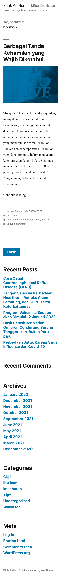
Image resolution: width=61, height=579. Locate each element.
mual (37, 219)
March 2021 (13, 443)
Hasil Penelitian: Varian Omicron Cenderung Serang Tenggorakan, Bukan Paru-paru (28, 329)
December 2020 (18, 449)
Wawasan (12, 507)
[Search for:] (30, 240)
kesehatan (12, 489)
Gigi (7, 476)
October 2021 (15, 412)
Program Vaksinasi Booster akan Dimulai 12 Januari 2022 (29, 314)
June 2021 (12, 425)
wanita (45, 219)
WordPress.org (16, 553)
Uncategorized (16, 501)
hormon (29, 219)
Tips (7, 495)
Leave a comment (16, 223)
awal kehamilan (15, 219)
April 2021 (12, 437)
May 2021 (12, 430)
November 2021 (17, 406)
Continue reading (17, 195)
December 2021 (17, 400)
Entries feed (14, 541)
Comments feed (17, 547)
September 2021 (18, 418)
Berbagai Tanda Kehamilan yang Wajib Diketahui (24, 53)
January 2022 (15, 394)
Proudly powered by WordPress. (36, 570)
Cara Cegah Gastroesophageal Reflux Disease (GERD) (25, 282)
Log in (8, 534)
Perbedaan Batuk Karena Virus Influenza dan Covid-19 (30, 344)
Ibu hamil (12, 215)
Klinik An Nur (13, 5)
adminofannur (14, 211)
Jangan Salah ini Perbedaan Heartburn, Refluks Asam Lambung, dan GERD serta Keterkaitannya (27, 300)
